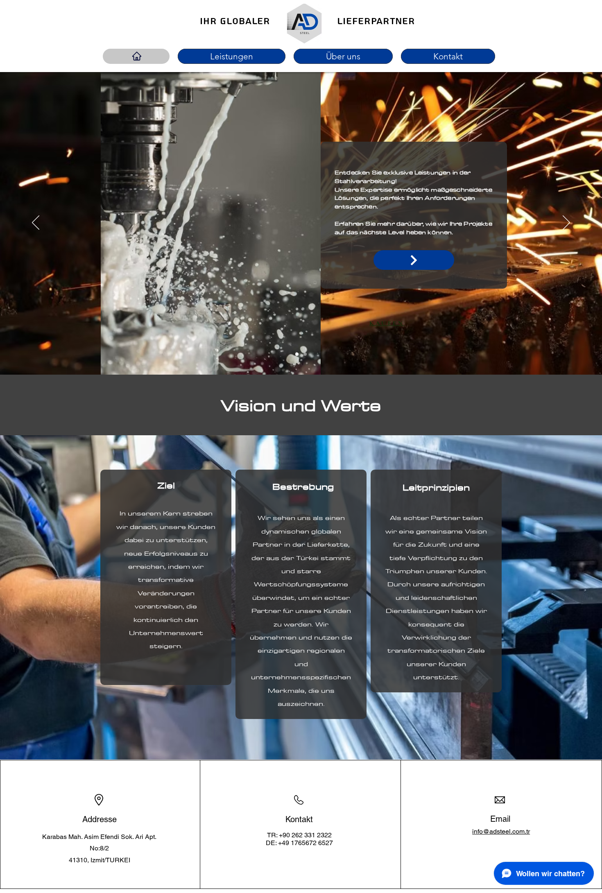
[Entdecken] (413, 260)
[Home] (137, 55)
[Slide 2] (305, 354)
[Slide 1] (297, 354)
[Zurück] (35, 223)
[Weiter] (566, 223)
